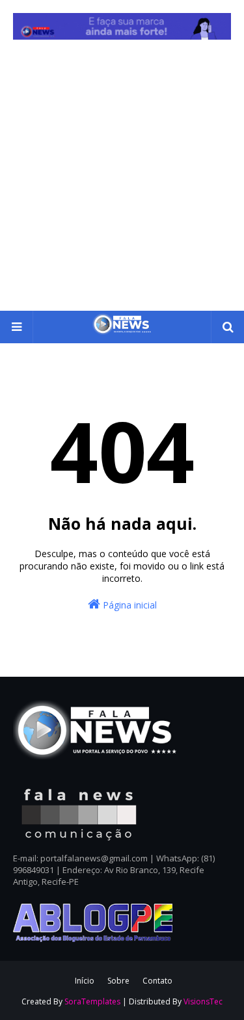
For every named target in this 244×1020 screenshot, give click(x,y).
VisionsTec (203, 1001)
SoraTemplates (92, 1001)
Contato (157, 980)
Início (84, 980)
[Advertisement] (122, 182)
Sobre (118, 980)
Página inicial (128, 605)
